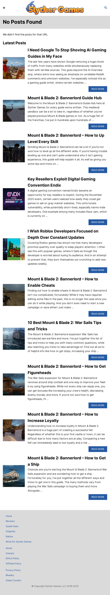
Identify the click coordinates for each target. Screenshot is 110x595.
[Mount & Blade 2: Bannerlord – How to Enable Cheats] (14, 296)
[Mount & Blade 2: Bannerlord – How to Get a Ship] (14, 477)
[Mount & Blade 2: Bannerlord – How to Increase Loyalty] (14, 431)
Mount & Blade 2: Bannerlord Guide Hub (65, 98)
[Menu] (4, 8)
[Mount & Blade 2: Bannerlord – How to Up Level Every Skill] (14, 152)
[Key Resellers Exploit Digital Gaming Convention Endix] (14, 200)
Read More (99, 89)
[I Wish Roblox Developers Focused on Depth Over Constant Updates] (14, 250)
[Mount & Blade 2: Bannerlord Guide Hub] (14, 112)
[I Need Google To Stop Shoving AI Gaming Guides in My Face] (14, 69)
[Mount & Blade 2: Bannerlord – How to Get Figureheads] (14, 385)
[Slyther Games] (55, 8)
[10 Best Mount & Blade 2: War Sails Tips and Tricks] (14, 340)
